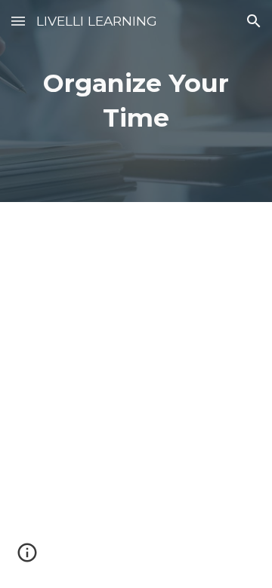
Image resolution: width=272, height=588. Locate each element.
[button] (18, 20)
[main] (136, 101)
